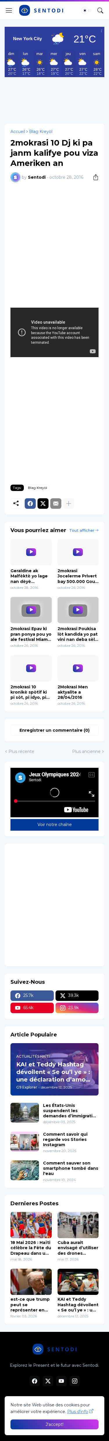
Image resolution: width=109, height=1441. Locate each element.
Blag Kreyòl (40, 132)
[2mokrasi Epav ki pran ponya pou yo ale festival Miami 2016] (31, 610)
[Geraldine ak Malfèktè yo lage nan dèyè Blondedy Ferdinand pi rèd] (31, 552)
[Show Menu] (9, 10)
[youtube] (61, 1381)
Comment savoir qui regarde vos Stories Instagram (65, 1139)
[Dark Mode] (87, 10)
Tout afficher (81, 530)
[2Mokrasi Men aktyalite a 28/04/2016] (78, 668)
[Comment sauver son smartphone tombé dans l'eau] (24, 1170)
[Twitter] (43, 503)
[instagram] (74, 1381)
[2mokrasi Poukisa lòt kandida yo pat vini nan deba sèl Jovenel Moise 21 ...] (78, 610)
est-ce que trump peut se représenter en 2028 (30, 1305)
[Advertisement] (54, 99)
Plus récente (21, 751)
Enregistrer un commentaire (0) (54, 730)
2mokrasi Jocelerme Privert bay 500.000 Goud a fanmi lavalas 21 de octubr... (78, 576)
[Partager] (94, 177)
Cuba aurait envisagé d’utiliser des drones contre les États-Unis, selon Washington (78, 1248)
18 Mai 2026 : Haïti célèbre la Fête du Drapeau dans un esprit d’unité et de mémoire (30, 1248)
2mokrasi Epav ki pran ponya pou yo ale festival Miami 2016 (30, 634)
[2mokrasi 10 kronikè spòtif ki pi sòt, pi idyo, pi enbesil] (31, 668)
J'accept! (54, 1424)
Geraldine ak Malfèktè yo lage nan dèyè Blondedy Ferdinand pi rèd (29, 576)
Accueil (17, 132)
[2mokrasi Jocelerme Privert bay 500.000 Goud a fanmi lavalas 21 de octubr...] (78, 552)
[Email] (55, 503)
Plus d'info (77, 1411)
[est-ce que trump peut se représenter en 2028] (31, 1282)
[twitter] (48, 1381)
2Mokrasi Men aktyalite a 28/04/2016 (73, 692)
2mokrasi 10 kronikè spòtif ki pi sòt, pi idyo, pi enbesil (28, 692)
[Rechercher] (100, 10)
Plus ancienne (86, 751)
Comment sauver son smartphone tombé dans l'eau (70, 1168)
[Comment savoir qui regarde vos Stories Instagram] (24, 1141)
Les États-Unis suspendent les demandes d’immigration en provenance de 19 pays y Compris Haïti (70, 1111)
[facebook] (34, 1381)
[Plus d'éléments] (68, 503)
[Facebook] (30, 503)
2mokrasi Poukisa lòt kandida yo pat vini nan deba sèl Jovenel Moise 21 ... (78, 634)
